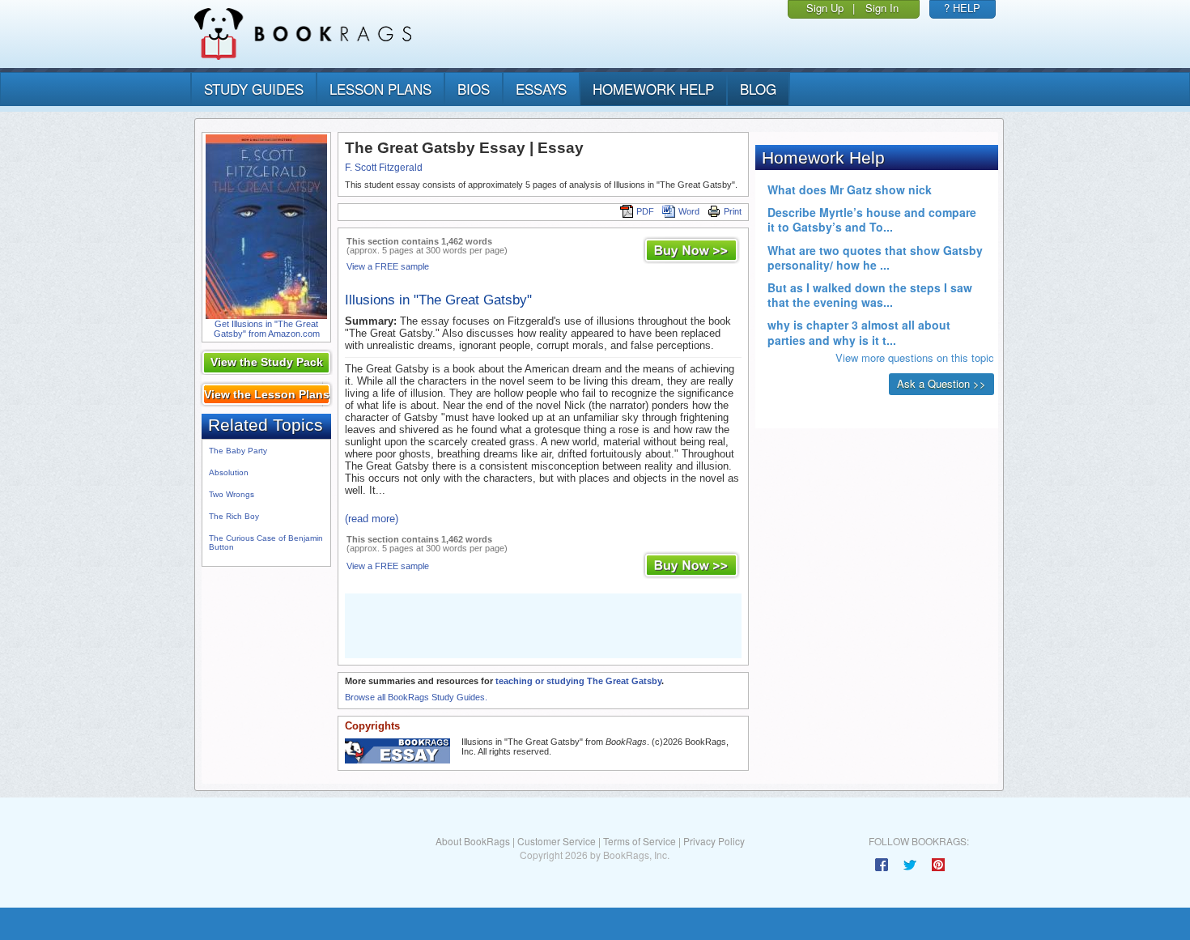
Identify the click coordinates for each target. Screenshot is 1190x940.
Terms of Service (639, 841)
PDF (645, 211)
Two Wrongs (231, 494)
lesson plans (380, 89)
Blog (758, 89)
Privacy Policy (714, 841)
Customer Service (556, 841)
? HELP (962, 7)
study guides (254, 89)
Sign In (882, 7)
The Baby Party (238, 450)
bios (473, 89)
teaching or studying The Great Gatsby (578, 681)
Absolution (229, 472)
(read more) (371, 519)
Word (688, 211)
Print (733, 211)
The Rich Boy (234, 516)
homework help (653, 89)
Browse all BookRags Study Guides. (416, 697)
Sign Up (825, 7)
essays (541, 89)
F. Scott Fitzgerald (384, 167)
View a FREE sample (387, 266)
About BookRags (473, 841)
